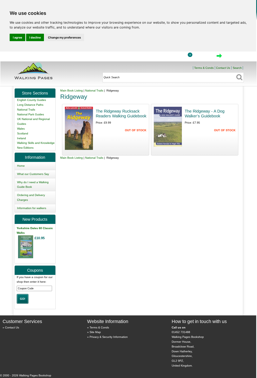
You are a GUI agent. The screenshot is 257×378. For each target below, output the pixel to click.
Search (237, 67)
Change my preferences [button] (64, 37)
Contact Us (223, 67)
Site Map (95, 332)
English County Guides (31, 100)
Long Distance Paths (30, 104)
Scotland (22, 133)
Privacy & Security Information (109, 336)
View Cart (202, 57)
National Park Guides (30, 114)
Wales (21, 128)
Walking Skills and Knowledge (36, 142)
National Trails (94, 90)
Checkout (233, 57)
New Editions (25, 147)
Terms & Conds (204, 67)
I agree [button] (17, 37)
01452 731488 (181, 332)
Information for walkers (31, 208)
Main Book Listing (71, 90)
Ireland (21, 138)
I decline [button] (35, 37)
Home (156, 57)
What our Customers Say (33, 174)
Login (174, 57)
